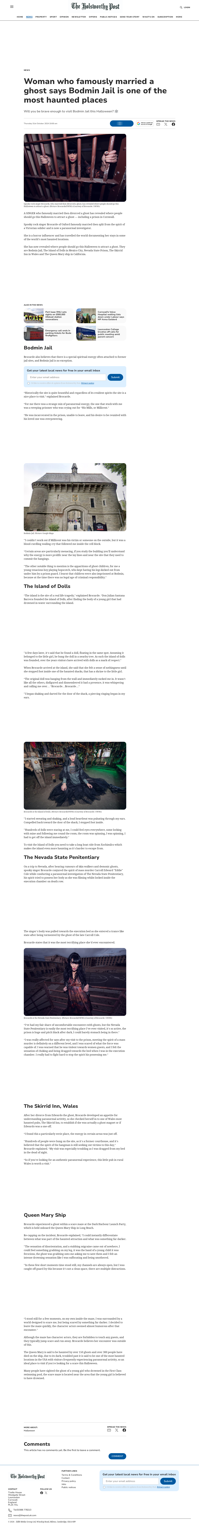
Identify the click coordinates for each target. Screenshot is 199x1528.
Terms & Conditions (72, 1474)
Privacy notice (87, 383)
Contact (65, 1478)
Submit (115, 377)
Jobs (64, 1484)
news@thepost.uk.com (24, 1515)
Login (187, 7)
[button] (12, 6)
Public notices (69, 1487)
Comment (117, 1456)
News (27, 70)
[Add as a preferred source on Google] (145, 123)
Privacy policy (69, 1481)
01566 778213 (24, 1510)
